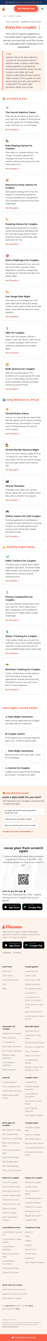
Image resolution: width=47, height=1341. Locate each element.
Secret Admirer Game (11, 1187)
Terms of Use (30, 1249)
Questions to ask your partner (14, 1294)
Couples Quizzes (9, 1082)
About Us (29, 1232)
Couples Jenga (31, 1187)
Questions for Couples (11, 1033)
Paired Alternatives (33, 1139)
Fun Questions (8, 1042)
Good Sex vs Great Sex (34, 1047)
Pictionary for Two (32, 1211)
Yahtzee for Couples (33, 1207)
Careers (28, 1241)
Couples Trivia (30, 1220)
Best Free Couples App (12, 1138)
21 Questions (30, 993)
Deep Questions (9, 1038)
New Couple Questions (12, 1051)
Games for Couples (33, 1182)
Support (28, 1245)
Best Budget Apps (10, 1162)
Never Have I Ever (32, 980)
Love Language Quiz (11, 1086)
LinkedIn (17, 953)
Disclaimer (29, 1258)
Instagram (6, 953)
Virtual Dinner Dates (10, 1200)
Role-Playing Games (11, 1191)
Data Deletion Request (34, 1262)
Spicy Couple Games (33, 1012)
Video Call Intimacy (33, 1056)
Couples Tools (30, 1082)
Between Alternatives (34, 1143)
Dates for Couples (9, 1182)
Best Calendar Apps (10, 1166)
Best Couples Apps (10, 1134)
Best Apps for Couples (11, 1130)
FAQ (4, 984)
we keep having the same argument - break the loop (20, 811)
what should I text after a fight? (18, 819)
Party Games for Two (11, 1204)
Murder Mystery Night (11, 1195)
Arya (17, 1309)
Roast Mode (7, 976)
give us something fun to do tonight (20, 825)
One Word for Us (32, 1031)
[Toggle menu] (42, 8)
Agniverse (9, 1306)
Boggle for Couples (33, 1216)
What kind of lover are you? (14, 1289)
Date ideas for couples (11, 1298)
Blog (4, 989)
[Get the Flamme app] (23, 879)
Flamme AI (7, 971)
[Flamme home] (3, 9)
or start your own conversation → (17, 831)
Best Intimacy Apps (10, 1157)
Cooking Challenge (33, 1203)
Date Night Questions (11, 1046)
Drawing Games (9, 1208)
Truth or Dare (30, 976)
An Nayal (29, 1306)
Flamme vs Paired (32, 1135)
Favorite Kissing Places (34, 1043)
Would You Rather (32, 984)
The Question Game (33, 989)
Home (4, 16)
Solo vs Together (32, 1051)
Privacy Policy (31, 1254)
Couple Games (31, 971)
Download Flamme (10, 980)
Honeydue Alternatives (34, 1148)
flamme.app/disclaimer (10, 1326)
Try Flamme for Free (25, 1337)
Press (27, 1236)
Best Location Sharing (11, 1170)
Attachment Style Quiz (12, 1091)
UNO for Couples (9, 1213)
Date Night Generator (34, 1115)
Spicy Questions (9, 1070)
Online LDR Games (10, 1272)
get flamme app (26, 8)
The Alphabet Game (33, 1198)
